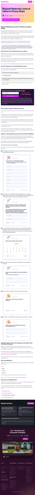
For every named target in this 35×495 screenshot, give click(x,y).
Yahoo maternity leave (15, 42)
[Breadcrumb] (1, 23)
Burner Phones (3, 483)
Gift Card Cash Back (13, 466)
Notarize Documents (29, 473)
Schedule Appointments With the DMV (29, 470)
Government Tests (29, 472)
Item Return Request (13, 483)
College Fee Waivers (13, 471)
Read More (3, 414)
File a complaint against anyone (7, 393)
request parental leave (9, 147)
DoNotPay (5, 2)
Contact (2, 470)
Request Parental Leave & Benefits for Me (11, 19)
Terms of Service (3, 466)
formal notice (14, 110)
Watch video (5, 451)
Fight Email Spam (4, 475)
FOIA (27, 474)
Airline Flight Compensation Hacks (4, 485)
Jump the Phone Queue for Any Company (13, 481)
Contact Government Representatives (29, 478)
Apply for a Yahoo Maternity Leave (7, 377)
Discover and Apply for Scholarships (13, 473)
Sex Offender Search (29, 482)
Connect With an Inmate (29, 466)
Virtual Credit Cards (4, 486)
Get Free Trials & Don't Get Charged (4, 488)
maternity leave (3, 137)
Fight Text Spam (3, 476)
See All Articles (30, 403)
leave (8, 33)
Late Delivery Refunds (13, 482)
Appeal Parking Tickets (21, 466)
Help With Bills (12, 470)
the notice (10, 68)
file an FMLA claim (16, 356)
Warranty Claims (3, 489)
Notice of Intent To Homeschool (29, 481)
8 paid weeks (3, 54)
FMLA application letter (8, 354)
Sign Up (30, 1)
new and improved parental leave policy (13, 53)
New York (5, 352)
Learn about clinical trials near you (7, 397)
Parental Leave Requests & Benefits (8, 5)
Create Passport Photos (29, 479)
